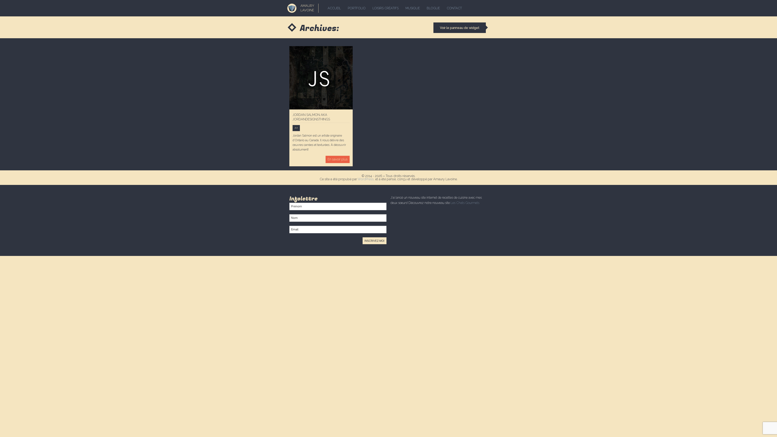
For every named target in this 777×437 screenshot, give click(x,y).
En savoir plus (338, 159)
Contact (454, 8)
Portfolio (357, 8)
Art (296, 127)
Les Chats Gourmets (465, 203)
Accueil (334, 8)
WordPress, (366, 179)
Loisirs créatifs (386, 8)
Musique (412, 8)
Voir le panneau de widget (460, 28)
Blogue (433, 8)
